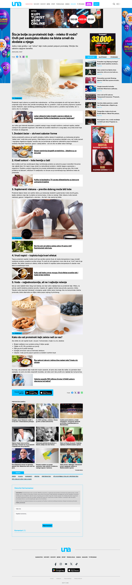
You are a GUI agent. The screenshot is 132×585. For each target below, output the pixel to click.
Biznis (48, 4)
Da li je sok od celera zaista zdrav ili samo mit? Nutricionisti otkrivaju (53, 246)
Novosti (43, 4)
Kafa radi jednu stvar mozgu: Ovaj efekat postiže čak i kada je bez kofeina (56, 273)
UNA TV (96, 4)
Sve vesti (36, 4)
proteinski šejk (46, 476)
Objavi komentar (47, 525)
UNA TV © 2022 (65, 582)
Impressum (58, 578)
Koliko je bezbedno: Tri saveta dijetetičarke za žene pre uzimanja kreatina (56, 180)
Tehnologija (60, 4)
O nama (51, 578)
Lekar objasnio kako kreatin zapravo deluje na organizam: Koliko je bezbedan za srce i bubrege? (54, 116)
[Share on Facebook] (17, 57)
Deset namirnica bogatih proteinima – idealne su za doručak (55, 151)
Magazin (73, 4)
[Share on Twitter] (20, 57)
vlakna (21, 476)
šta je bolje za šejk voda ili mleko (22, 479)
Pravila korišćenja (67, 578)
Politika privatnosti (78, 578)
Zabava (67, 4)
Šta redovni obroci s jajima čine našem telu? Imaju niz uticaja (56, 361)
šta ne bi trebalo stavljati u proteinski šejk (66, 476)
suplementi (29, 476)
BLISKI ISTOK (29, 4)
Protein (37, 476)
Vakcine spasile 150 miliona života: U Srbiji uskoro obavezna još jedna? (54, 380)
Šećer (14, 476)
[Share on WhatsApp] (27, 57)
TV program (80, 4)
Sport (53, 4)
